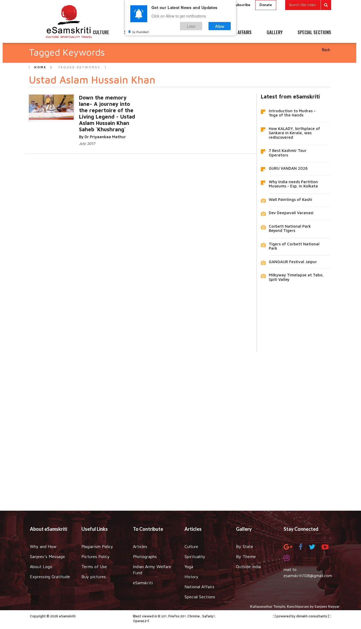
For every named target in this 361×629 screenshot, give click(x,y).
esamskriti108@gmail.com (308, 575)
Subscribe (241, 4)
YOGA (168, 32)
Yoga (188, 566)
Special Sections (199, 596)
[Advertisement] (180, 427)
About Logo (41, 566)
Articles (140, 546)
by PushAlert (140, 32)
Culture (191, 546)
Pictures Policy (95, 556)
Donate (266, 5)
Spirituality (194, 556)
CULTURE (101, 32)
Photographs (145, 556)
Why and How (43, 546)
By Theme (246, 556)
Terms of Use (94, 566)
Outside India (248, 566)
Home (40, 67)
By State (244, 546)
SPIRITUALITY (136, 32)
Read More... (100, 108)
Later (191, 26)
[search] (308, 5)
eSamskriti (143, 582)
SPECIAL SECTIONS (314, 32)
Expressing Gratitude (50, 576)
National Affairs (199, 586)
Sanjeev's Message (47, 556)
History (191, 576)
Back (326, 49)
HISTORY (196, 32)
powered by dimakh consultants (302, 616)
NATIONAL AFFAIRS (235, 32)
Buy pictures (93, 576)
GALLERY (275, 32)
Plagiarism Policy (97, 546)
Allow (219, 26)
